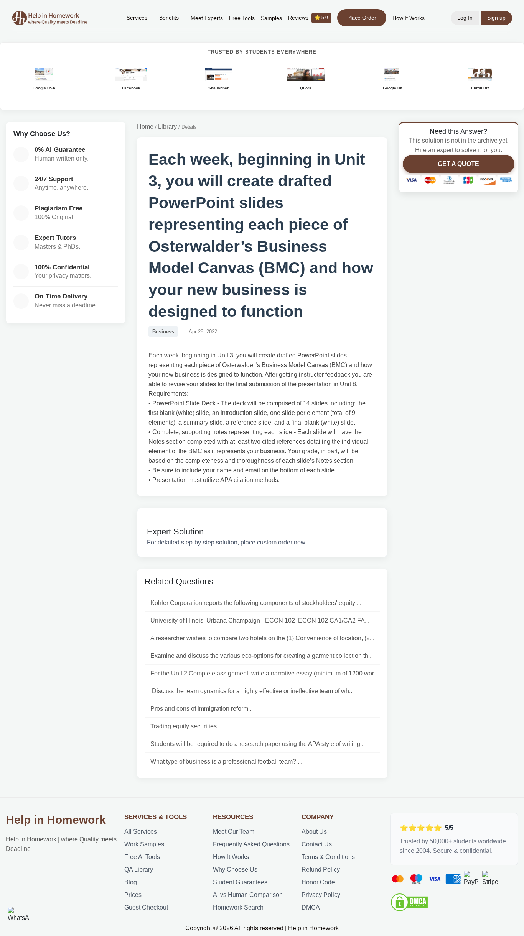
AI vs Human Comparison (248, 895)
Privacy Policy (321, 895)
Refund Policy (321, 869)
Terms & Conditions (328, 857)
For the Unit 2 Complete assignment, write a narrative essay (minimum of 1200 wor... (264, 673)
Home (145, 126)
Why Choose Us (235, 869)
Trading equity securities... (185, 726)
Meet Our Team (233, 831)
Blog (130, 882)
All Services (140, 831)
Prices (133, 895)
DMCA (311, 907)
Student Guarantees (240, 882)
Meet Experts (207, 18)
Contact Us (317, 844)
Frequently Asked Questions (251, 844)
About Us (314, 831)
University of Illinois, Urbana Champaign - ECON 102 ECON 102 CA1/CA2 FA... (259, 620)
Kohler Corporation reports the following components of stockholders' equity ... (255, 603)
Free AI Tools (142, 857)
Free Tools (242, 18)
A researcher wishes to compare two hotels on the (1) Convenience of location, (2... (262, 638)
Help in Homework (56, 819)
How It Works (408, 18)
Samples (271, 18)
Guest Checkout (146, 907)
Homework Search (238, 907)
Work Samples (144, 844)
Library (167, 126)
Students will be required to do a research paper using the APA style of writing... (257, 744)
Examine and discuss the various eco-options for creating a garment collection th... (261, 655)
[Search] (108, 18)
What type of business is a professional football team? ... (226, 761)
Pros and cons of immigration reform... (201, 708)
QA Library (138, 869)
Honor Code (318, 882)
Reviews (308, 18)
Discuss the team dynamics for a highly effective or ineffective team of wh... (252, 691)
